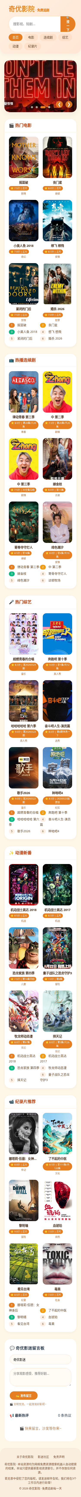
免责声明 (59, 1457)
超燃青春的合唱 (24, 812)
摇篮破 (18, 325)
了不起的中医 (54, 1310)
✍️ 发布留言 (24, 1395)
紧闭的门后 (21, 338)
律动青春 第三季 (25, 567)
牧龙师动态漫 (54, 1068)
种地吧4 (50, 831)
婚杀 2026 (52, 338)
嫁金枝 (18, 573)
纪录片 (32, 46)
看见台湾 (20, 1324)
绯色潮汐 (20, 580)
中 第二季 (51, 567)
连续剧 (48, 37)
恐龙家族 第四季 (25, 1068)
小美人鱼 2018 (24, 332)
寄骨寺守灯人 (54, 573)
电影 (31, 37)
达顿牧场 (51, 580)
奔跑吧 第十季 (54, 812)
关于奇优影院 (25, 1457)
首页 (16, 37)
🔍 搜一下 (68, 24)
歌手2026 (20, 831)
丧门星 (49, 325)
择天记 (18, 1080)
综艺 (65, 37)
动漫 (16, 46)
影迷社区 (43, 1457)
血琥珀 (49, 1317)
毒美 (48, 1324)
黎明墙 (18, 1317)
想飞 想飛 (51, 332)
